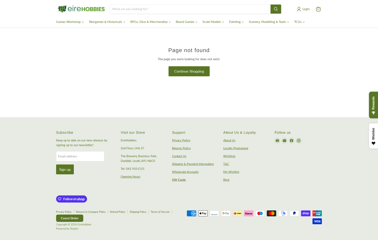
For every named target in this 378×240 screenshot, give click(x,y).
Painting (235, 21)
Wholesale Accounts (185, 172)
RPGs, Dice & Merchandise (149, 21)
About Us (229, 140)
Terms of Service (160, 211)
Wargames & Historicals (106, 21)
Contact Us (179, 156)
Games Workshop (69, 21)
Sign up (65, 169)
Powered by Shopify (67, 228)
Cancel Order (70, 218)
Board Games (185, 21)
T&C (226, 164)
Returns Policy (181, 148)
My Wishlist (231, 172)
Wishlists (229, 156)
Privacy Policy (181, 140)
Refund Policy (117, 211)
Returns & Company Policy (91, 211)
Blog (226, 179)
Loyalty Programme (235, 148)
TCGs (298, 21)
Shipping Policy (138, 211)
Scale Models (212, 21)
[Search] (276, 9)
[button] (304, 9)
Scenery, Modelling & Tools (268, 21)
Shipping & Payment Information (193, 164)
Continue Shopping (189, 71)
